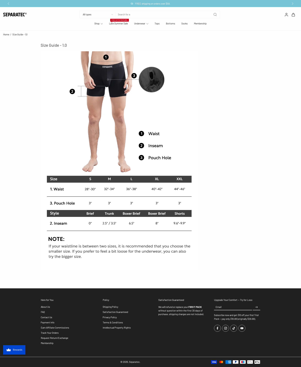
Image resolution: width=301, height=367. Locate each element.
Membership (200, 23)
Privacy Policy (110, 317)
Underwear (139, 23)
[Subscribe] (256, 307)
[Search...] (215, 14)
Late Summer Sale (118, 23)
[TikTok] (233, 328)
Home (6, 34)
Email (219, 307)
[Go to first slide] (292, 3)
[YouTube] (241, 328)
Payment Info (47, 322)
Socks (184, 23)
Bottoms (170, 23)
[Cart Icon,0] (293, 14)
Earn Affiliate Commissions (55, 327)
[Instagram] (225, 328)
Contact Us (46, 317)
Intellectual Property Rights (117, 327)
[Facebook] (217, 328)
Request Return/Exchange (54, 338)
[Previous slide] (8, 3)
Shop (97, 23)
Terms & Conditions (113, 322)
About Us (45, 307)
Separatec (134, 361)
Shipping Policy (110, 307)
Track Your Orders (50, 332)
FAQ (43, 312)
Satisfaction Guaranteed (115, 312)
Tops (157, 23)
